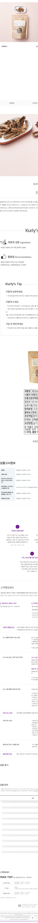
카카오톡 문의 (6, 883)
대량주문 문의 (6, 893)
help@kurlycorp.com (11, 897)
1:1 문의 (35, 791)
